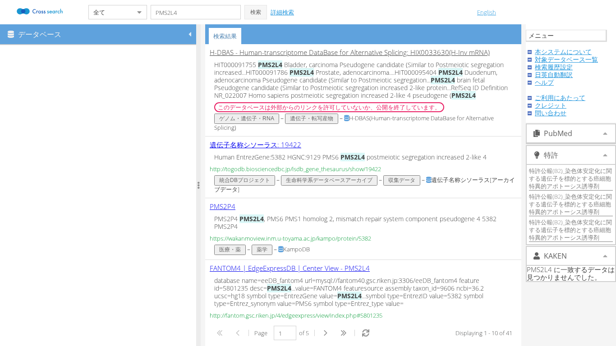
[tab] (225, 36)
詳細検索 (282, 12)
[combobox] (110, 12)
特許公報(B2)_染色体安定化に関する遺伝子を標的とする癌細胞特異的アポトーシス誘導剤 (570, 178)
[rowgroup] (100, 195)
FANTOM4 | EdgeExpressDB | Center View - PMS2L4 (290, 268)
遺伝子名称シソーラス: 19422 (255, 144)
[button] (255, 12)
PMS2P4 (222, 206)
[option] (363, 90)
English (486, 12)
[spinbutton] (285, 333)
